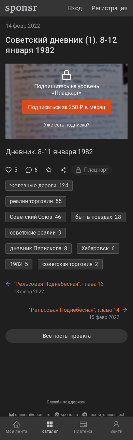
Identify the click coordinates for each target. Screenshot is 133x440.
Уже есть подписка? (66, 125)
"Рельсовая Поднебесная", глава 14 (74, 310)
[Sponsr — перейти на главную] (21, 8)
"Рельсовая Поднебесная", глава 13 (59, 284)
